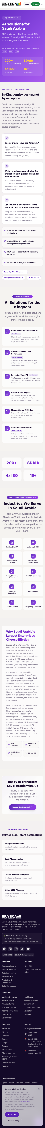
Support (5, 1046)
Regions (5, 1066)
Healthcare (28, 997)
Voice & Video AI (9, 970)
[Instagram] (16, 949)
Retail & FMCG (8, 1000)
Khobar (27, 1083)
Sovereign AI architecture (13, 272)
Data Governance (9, 986)
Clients (5, 1032)
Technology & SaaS (10, 1011)
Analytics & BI (7, 976)
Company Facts (8, 1062)
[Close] (39, 1089)
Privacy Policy (25, 1102)
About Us (6, 1029)
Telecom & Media (31, 1000)
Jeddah (11, 1083)
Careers (5, 1039)
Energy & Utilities (9, 1007)
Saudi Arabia (7, 1018)
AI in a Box (32, 278)
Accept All (12, 1114)
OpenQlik (28, 966)
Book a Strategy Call (21, 807)
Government (29, 1004)
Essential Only (13, 1120)
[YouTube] (28, 949)
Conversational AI (9, 966)
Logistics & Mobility (32, 1007)
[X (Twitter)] (22, 949)
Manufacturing (8, 1004)
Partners (5, 1036)
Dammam (19, 1083)
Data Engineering (9, 973)
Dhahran (35, 1083)
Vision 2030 (7, 1049)
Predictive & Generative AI (7, 981)
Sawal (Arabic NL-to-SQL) (33, 971)
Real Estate (6, 1014)
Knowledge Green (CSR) (9, 1057)
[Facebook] (4, 949)
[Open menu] (41, 4)
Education (28, 1011)
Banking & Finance (9, 997)
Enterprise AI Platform (12, 278)
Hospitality (28, 1014)
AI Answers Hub (8, 1053)
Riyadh (4, 1083)
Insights (5, 1042)
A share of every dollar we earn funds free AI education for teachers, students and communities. (21, 938)
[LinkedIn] (10, 949)
